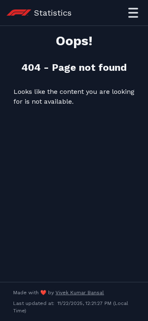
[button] (133, 13)
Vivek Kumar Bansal (80, 292)
